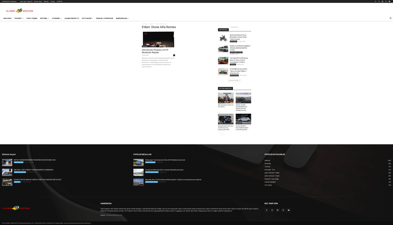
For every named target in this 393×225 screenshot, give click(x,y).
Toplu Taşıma (31, 18)
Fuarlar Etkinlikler (150, 162)
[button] (390, 18)
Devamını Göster (234, 80)
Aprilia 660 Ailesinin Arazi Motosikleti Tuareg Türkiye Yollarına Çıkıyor (238, 37)
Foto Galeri (86, 18)
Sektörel (43, 18)
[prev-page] (219, 134)
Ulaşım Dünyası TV (72, 18)
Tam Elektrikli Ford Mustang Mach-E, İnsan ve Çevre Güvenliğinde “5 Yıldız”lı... (239, 60)
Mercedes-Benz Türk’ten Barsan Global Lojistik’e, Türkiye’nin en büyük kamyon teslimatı (173, 179)
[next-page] (222, 134)
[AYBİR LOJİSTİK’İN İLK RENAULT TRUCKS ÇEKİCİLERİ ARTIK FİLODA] (223, 48)
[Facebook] (375, 1)
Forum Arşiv (38, 1)
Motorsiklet (233, 41)
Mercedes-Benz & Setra (152, 172)
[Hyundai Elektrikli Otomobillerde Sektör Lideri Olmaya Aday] (243, 119)
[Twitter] (385, 1)
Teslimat (18, 18)
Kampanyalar (121, 18)
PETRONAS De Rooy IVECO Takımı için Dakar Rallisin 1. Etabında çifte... (238, 71)
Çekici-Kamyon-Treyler (236, 52)
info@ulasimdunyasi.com (114, 215)
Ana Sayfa (7, 18)
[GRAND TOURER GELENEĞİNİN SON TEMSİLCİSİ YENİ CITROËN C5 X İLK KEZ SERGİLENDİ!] (243, 98)
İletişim (46, 1)
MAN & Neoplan (19, 162)
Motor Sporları (234, 75)
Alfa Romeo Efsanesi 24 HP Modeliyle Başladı (155, 51)
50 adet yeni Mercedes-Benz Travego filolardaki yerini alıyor (164, 170)
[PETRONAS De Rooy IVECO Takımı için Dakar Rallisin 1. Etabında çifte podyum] (223, 71)
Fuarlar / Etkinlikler (104, 18)
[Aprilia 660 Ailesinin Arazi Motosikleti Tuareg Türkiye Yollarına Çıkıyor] (223, 37)
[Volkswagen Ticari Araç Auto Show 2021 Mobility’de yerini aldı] (138, 162)
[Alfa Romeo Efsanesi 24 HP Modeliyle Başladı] (158, 39)
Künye (53, 1)
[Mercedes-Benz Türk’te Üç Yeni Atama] (226, 98)
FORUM (59, 1)
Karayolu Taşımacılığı (20, 172)
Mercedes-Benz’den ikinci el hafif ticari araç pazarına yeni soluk (225, 127)
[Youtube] (389, 1)
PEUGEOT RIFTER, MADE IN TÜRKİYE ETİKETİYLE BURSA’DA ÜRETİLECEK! (37, 179)
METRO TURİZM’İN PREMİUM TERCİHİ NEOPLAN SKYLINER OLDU (35, 160)
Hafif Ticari (17, 182)
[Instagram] (382, 1)
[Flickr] (379, 1)
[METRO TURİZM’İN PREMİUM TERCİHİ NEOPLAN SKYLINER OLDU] (7, 162)
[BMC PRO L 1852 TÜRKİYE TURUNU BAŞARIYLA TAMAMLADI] (7, 172)
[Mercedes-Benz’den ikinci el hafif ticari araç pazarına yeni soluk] (226, 119)
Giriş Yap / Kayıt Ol (26, 1)
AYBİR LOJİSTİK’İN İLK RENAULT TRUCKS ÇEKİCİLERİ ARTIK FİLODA (240, 48)
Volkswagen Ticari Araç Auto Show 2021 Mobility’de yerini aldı (165, 160)
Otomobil (56, 18)
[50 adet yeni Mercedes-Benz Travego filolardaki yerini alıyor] (138, 172)
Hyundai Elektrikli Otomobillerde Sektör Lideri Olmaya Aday (242, 127)
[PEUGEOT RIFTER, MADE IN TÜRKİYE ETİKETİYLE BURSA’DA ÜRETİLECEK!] (7, 182)
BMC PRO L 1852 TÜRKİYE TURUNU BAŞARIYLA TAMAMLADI (33, 170)
